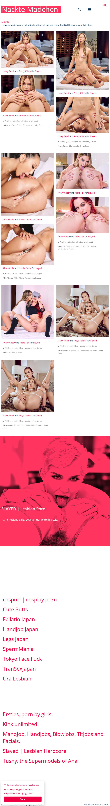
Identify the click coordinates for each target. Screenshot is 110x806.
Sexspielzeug (36, 278)
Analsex (8, 121)
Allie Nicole (8, 219)
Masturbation (30, 273)
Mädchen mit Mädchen (22, 121)
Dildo (15, 278)
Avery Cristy (25, 71)
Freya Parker (80, 340)
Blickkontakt (28, 125)
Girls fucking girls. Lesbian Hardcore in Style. (30, 519)
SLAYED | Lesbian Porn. (24, 508)
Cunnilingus (64, 141)
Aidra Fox (79, 192)
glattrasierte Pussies (66, 249)
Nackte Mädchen (30, 9)
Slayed (38, 71)
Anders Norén (102, 804)
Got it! (23, 799)
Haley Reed (8, 71)
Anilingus (6, 125)
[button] (79, 9)
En (104, 4)
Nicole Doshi (25, 219)
